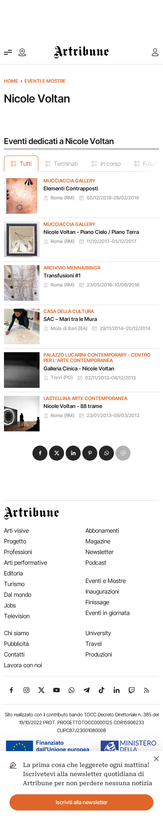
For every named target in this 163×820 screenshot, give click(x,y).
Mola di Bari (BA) (69, 328)
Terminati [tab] (66, 163)
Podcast (95, 562)
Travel (93, 643)
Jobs (10, 605)
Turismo (14, 584)
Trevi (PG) (62, 377)
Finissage (97, 602)
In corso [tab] (110, 163)
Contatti (14, 654)
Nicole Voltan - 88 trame (73, 406)
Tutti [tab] (26, 163)
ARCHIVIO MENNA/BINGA (72, 268)
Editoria (13, 573)
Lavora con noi (23, 665)
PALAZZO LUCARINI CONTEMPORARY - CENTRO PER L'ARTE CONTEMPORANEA (97, 358)
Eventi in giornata (107, 613)
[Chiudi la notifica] (156, 757)
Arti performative (25, 562)
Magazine (97, 541)
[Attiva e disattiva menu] (8, 52)
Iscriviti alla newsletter (82, 802)
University (98, 633)
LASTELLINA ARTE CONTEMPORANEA (85, 398)
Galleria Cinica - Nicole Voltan (79, 368)
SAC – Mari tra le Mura (70, 319)
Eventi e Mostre (45, 81)
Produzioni (98, 654)
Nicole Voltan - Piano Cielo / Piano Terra (91, 232)
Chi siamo (16, 633)
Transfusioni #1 (62, 275)
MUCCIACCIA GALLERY (69, 181)
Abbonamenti (102, 530)
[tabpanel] (81, 301)
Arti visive (16, 530)
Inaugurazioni (102, 591)
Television (17, 616)
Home (11, 81)
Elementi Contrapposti (71, 188)
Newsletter (99, 552)
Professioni (18, 552)
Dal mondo (17, 594)
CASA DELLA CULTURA (69, 311)
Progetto (15, 541)
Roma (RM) (62, 198)
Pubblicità (16, 643)
